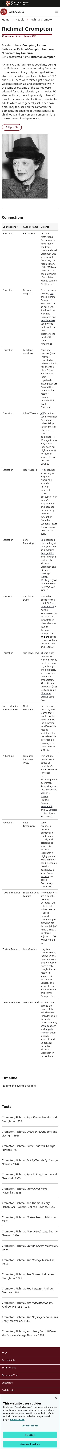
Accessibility (8, 1360)
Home (5, 19)
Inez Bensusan (48, 789)
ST (42, 652)
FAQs (4, 1352)
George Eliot (47, 553)
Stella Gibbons (48, 1025)
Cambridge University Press (17, 3)
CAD (49, 603)
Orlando (16, 11)
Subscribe (7, 1382)
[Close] (56, 1398)
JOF (42, 413)
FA (42, 469)
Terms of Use (9, 1367)
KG (50, 869)
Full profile (11, 127)
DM (51, 293)
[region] (30, 1422)
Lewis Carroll (47, 606)
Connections (12, 226)
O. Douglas (51, 809)
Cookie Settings (30, 1425)
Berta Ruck (46, 806)
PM (42, 356)
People (20, 19)
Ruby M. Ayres (48, 786)
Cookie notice (17, 1419)
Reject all (30, 1434)
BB (42, 539)
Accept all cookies (29, 1443)
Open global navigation (3, 3)
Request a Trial (10, 1375)
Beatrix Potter (48, 320)
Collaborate (8, 1390)
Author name (30, 226)
